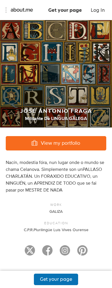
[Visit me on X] (30, 253)
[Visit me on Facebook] (47, 253)
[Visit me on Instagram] (65, 253)
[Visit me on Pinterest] (82, 253)
